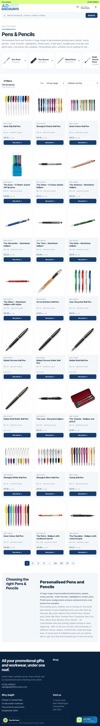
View (42, 83)
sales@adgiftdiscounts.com (14, 687)
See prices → (17, 142)
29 (55, 563)
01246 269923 (92, 2)
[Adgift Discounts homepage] (10, 7)
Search (91, 15)
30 (61, 563)
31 (67, 563)
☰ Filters (8, 81)
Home (3, 26)
